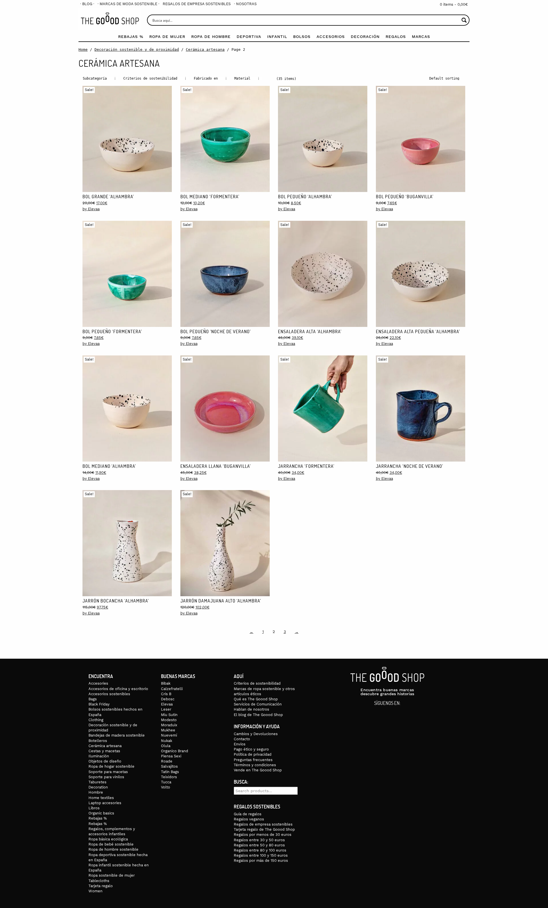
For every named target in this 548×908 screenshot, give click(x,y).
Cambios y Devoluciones (256, 734)
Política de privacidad (252, 754)
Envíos (239, 744)
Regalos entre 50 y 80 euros (259, 845)
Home (83, 49)
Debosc (167, 699)
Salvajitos (169, 766)
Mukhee (168, 730)
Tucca (166, 782)
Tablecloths (98, 881)
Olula (165, 746)
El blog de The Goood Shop (258, 715)
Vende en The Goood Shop (258, 770)
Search (238, 799)
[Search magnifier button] (464, 20)
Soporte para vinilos (106, 777)
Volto (165, 787)
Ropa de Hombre (211, 36)
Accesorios (331, 36)
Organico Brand (174, 751)
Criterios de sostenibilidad (257, 683)
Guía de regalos (247, 814)
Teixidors (169, 777)
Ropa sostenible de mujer (111, 875)
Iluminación (98, 756)
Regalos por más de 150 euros (261, 860)
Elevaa (167, 704)
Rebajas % (130, 36)
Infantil (277, 36)
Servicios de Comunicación (258, 704)
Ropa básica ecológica (108, 839)
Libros (94, 808)
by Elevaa (91, 209)
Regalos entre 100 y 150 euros (261, 855)
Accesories (98, 683)
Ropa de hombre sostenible (113, 849)
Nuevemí (169, 735)
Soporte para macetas (108, 772)
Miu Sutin (169, 715)
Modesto (169, 720)
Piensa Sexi (171, 756)
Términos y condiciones (255, 765)
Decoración (365, 36)
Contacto (242, 739)
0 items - (454, 4)
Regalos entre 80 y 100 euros (260, 850)
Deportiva (249, 36)
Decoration (98, 787)
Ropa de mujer (167, 36)
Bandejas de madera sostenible (116, 735)
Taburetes (97, 782)
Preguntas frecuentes (253, 760)
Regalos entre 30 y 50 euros (259, 840)
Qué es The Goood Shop (256, 699)
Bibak (165, 683)
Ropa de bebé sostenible (111, 844)
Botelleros (97, 741)
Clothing (95, 720)
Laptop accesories (104, 803)
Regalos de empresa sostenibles (197, 4)
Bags (92, 699)
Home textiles (101, 798)
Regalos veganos (249, 819)
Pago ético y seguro (251, 749)
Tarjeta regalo (100, 886)
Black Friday (99, 704)
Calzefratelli (172, 689)
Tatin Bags (170, 772)
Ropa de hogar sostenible (111, 766)
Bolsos (302, 36)
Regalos (396, 36)
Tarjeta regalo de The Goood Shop (264, 829)
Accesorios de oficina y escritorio (118, 689)
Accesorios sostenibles (109, 694)
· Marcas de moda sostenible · (128, 4)
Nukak (166, 741)
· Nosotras (245, 4)
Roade (166, 761)
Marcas (421, 36)
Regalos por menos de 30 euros (262, 834)
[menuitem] (87, 4)
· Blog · (87, 4)
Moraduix (169, 725)
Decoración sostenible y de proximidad (136, 49)
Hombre (95, 792)
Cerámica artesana (205, 49)
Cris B (166, 694)
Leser (166, 709)
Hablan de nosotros (251, 709)
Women (95, 891)
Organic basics (101, 813)
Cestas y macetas (104, 751)
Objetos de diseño (104, 761)
